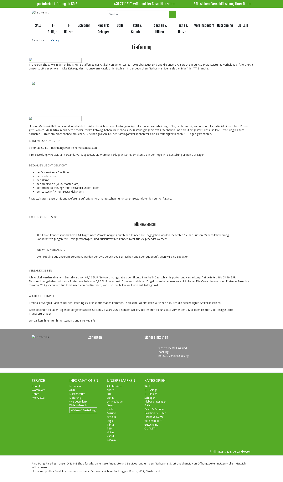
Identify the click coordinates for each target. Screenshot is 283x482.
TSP (109, 428)
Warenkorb (38, 390)
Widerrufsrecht (78, 405)
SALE (38, 25)
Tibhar (111, 424)
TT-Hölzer (68, 28)
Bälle (120, 25)
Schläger (84, 25)
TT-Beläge (52, 28)
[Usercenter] (237, 14)
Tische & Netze (182, 28)
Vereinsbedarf (204, 25)
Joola (110, 409)
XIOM (110, 436)
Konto (35, 394)
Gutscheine (225, 25)
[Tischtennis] (40, 12)
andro (110, 390)
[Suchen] (172, 14)
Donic (110, 397)
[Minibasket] (247, 14)
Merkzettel (38, 397)
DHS (109, 394)
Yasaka (111, 440)
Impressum (76, 386)
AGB (72, 390)
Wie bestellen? (78, 401)
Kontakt (37, 386)
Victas (110, 432)
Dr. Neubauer (115, 401)
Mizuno (111, 413)
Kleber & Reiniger (103, 28)
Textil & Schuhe (136, 28)
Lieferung (75, 397)
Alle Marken (114, 386)
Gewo (110, 405)
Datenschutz (77, 394)
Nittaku (111, 417)
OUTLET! (243, 25)
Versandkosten (242, 451)
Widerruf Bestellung (83, 410)
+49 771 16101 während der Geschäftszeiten (144, 4)
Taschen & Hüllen (159, 28)
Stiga (110, 421)
